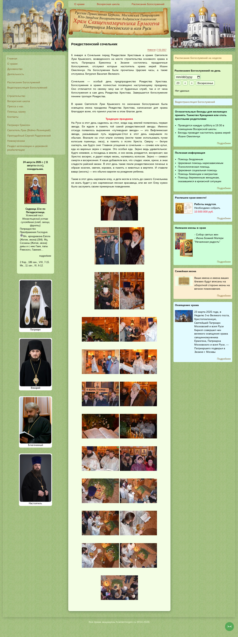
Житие (24, 239)
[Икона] (35, 203)
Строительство (16, 95)
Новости (151, 50)
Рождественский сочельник (94, 44)
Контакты (12, 116)
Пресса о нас (15, 106)
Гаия (38, 246)
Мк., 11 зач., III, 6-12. (32, 265)
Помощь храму (16, 111)
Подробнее (224, 143)
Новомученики (16, 140)
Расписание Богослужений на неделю (198, 57)
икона (32, 239)
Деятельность (15, 74)
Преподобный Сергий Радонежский (29, 135)
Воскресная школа (18, 101)
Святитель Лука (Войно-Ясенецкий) (29, 130)
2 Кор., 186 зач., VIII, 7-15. (35, 262)
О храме (12, 63)
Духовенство (14, 68)
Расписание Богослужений (23, 82)
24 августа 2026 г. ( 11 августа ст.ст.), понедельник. (35, 165)
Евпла (46, 236)
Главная (12, 58)
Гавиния (36, 249)
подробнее (45, 255)
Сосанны (25, 243)
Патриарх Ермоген (18, 124)
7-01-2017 (161, 50)
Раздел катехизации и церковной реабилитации (27, 148)
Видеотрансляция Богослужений (27, 87)
